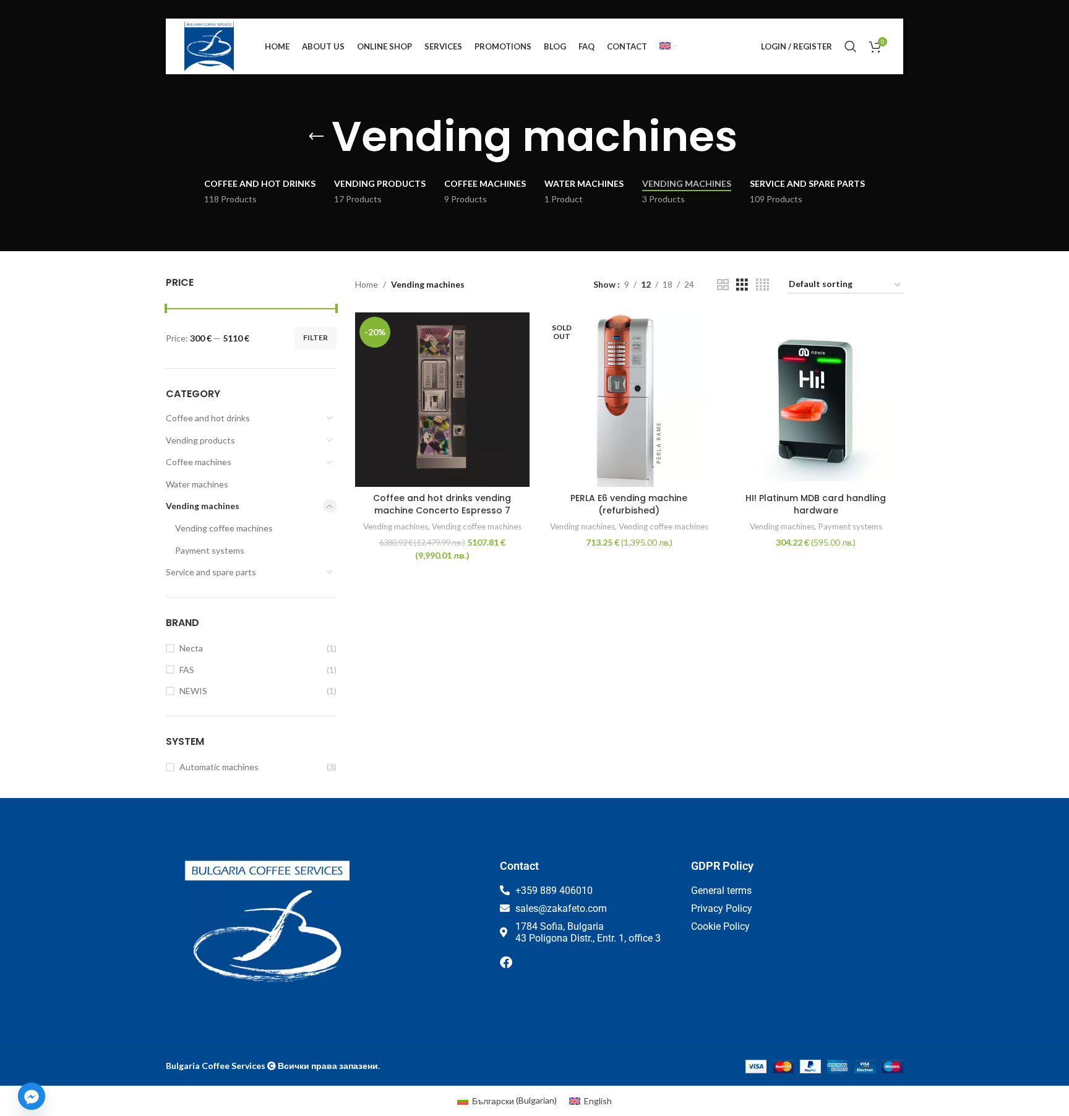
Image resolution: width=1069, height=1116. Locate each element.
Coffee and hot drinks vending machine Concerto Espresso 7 (442, 504)
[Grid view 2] (723, 285)
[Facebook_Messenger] (31, 1096)
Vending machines (202, 505)
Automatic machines (219, 767)
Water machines (197, 484)
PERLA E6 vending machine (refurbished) (628, 504)
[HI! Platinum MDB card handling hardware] (816, 399)
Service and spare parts (211, 572)
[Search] (850, 46)
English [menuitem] (598, 1101)
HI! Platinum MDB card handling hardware (815, 504)
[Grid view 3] (742, 285)
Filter (315, 337)
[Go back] (316, 136)
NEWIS (193, 690)
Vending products (200, 440)
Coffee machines (198, 462)
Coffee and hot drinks (208, 418)
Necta (191, 648)
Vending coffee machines (224, 528)
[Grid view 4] (762, 285)
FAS (186, 669)
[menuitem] (668, 46)
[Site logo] (209, 45)
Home (366, 284)
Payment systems (209, 550)
